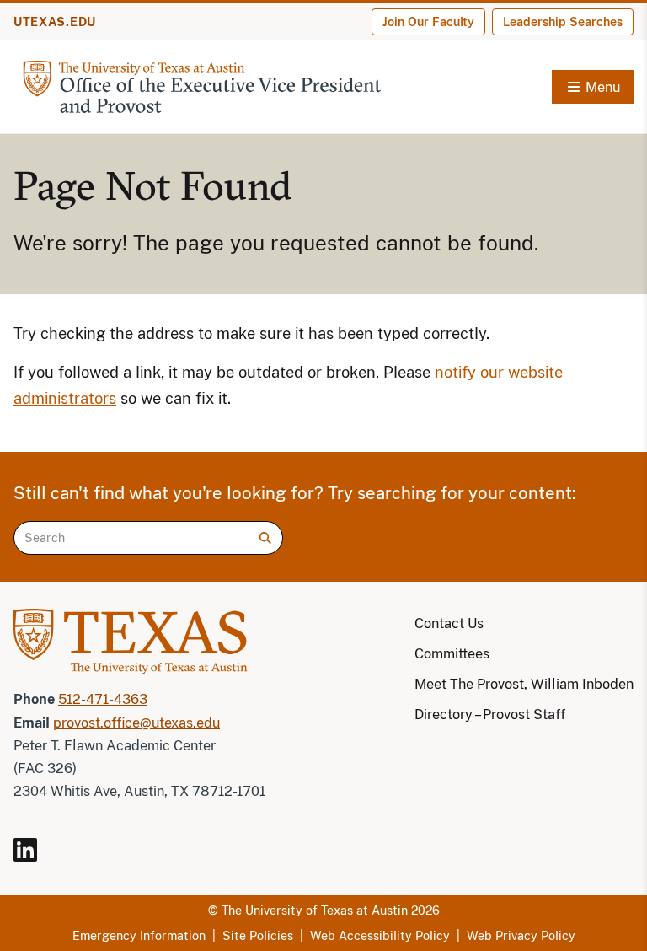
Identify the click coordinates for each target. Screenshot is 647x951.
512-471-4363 (102, 699)
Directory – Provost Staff (489, 715)
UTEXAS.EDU (54, 22)
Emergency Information (139, 936)
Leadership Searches (563, 22)
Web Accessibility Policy (380, 936)
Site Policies (257, 936)
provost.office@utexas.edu (136, 723)
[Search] (265, 538)
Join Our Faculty (428, 22)
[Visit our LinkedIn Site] (32, 857)
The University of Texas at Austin (315, 910)
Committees (451, 654)
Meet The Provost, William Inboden (524, 684)
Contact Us (449, 623)
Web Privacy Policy (521, 936)
